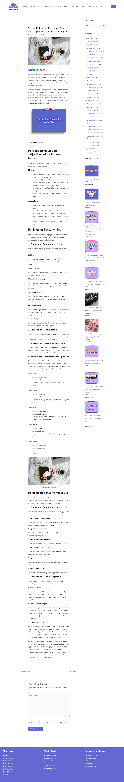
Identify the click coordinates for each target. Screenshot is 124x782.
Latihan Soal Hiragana (93, 126)
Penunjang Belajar (92, 68)
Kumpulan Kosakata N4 (94, 113)
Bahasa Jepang (48, 6)
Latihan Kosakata (92, 97)
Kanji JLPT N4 (91, 107)
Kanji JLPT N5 (91, 110)
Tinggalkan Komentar (34, 35)
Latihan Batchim (91, 90)
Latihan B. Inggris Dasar (94, 58)
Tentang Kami (93, 6)
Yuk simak (46, 103)
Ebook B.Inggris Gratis (78, 6)
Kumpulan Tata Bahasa (93, 87)
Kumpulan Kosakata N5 (94, 117)
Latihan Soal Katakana (93, 129)
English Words (91, 45)
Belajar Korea (89, 149)
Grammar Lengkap (92, 48)
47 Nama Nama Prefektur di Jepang (95, 202)
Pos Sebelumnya (24, 671)
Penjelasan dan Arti (92, 64)
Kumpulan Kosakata (92, 84)
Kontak (103, 6)
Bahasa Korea (62, 6)
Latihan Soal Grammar (93, 61)
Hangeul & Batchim (92, 81)
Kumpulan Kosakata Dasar (94, 51)
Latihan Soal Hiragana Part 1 (93, 179)
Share (47, 70)
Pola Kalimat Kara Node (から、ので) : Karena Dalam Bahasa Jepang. (94, 418)
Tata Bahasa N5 (91, 145)
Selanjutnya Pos (73, 671)
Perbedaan (56, 35)
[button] (113, 6)
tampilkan (39, 142)
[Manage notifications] (4, 778)
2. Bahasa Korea (89, 77)
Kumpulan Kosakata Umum (95, 120)
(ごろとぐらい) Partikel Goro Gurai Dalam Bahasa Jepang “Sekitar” (94, 389)
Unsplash (54, 487)
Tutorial (89, 74)
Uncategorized (89, 152)
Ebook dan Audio (92, 41)
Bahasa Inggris (35, 6)
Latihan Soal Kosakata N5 (94, 133)
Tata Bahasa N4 (91, 142)
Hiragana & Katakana (93, 104)
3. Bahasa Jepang (90, 100)
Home (25, 6)
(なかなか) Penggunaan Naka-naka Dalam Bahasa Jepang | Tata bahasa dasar (94, 229)
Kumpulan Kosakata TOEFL (95, 55)
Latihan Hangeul (91, 94)
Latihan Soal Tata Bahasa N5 (95, 136)
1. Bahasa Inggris (47, 35)
